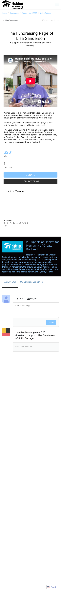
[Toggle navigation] (57, 5)
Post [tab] (21, 298)
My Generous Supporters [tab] (31, 282)
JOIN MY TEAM (30, 181)
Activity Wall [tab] (10, 282)
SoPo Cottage (26, 338)
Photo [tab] (33, 298)
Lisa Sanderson (23, 332)
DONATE (30, 174)
